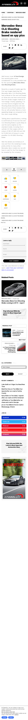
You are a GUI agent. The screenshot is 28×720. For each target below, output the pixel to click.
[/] (21, 3)
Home (3, 12)
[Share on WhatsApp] (15, 45)
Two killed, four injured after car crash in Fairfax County (12, 391)
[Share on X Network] (12, 45)
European (10, 12)
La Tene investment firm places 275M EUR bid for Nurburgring (9, 349)
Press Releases (9, 343)
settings (16, 714)
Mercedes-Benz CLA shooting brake (12, 213)
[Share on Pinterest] (18, 45)
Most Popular (7, 374)
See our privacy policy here (8, 711)
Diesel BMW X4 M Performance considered (18, 333)
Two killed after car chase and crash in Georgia (12, 401)
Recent (20, 374)
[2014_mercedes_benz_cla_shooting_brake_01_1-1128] (4, 158)
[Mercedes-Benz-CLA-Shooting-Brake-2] (7, 158)
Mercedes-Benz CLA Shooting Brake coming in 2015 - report (13, 302)
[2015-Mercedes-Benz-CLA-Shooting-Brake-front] (11, 158)
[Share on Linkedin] (21, 45)
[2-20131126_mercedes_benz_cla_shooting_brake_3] (19, 158)
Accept (4, 717)
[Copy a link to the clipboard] (12, 47)
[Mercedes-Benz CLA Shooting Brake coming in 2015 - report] (14, 288)
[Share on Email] (9, 47)
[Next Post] (21, 347)
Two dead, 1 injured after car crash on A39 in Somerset (13, 397)
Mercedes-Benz (21, 12)
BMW (14, 330)
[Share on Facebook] (9, 45)
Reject (11, 717)
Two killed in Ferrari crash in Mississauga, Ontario (12, 406)
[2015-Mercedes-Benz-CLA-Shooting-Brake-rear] (16, 158)
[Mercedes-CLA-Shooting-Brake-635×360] (23, 158)
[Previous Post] (6, 333)
